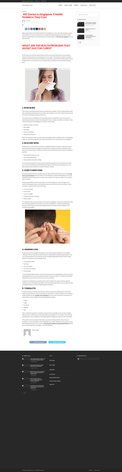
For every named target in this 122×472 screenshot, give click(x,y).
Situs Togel (52, 365)
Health (60, 5)
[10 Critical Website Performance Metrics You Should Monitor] (80, 37)
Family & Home (68, 5)
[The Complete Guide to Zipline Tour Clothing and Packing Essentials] (25, 360)
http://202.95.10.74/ (54, 377)
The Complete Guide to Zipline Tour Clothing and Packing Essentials (37, 359)
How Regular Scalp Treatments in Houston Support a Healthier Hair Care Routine (37, 387)
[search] (99, 5)
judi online (52, 369)
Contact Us (37, 1)
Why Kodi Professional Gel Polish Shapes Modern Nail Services (36, 365)
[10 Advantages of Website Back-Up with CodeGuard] (80, 24)
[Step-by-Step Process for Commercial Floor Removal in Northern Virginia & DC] (25, 380)
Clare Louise (28, 20)
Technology (83, 5)
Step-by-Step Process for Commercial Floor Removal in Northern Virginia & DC (36, 380)
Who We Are (43, 1)
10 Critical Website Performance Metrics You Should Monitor (90, 36)
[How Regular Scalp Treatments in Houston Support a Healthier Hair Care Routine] (25, 387)
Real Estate (92, 5)
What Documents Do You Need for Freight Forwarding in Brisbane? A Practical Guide (37, 372)
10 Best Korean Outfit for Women (90, 29)
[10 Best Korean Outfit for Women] (80, 30)
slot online (52, 360)
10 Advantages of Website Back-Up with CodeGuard (90, 23)
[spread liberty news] (27, 5)
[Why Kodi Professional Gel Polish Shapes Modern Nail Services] (25, 367)
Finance (76, 5)
